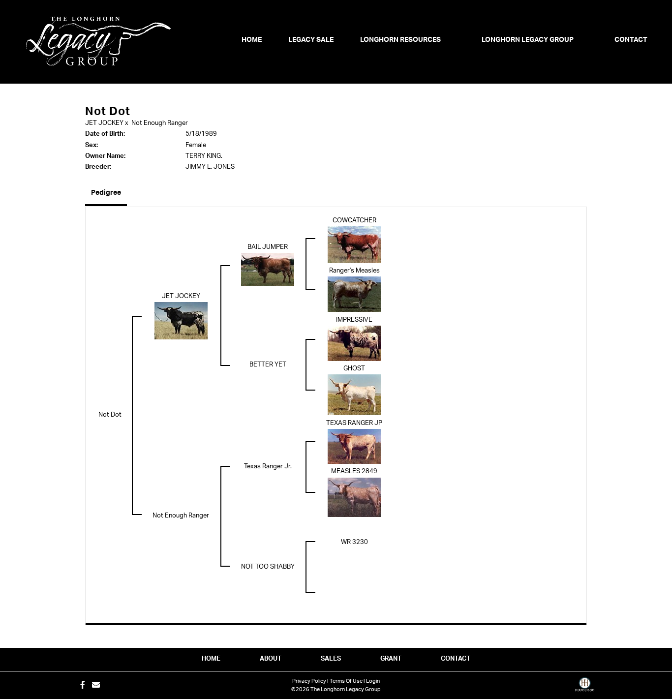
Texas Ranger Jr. (268, 466)
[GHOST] (354, 395)
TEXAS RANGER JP (354, 423)
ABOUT (270, 659)
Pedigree (106, 192)
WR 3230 (354, 542)
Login (373, 681)
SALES (331, 659)
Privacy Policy (309, 681)
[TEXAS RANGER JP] (354, 446)
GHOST (354, 368)
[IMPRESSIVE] (354, 343)
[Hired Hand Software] (584, 688)
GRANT (390, 659)
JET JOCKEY (104, 123)
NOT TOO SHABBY (268, 567)
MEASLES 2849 (354, 471)
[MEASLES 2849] (354, 497)
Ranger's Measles (354, 271)
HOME (211, 659)
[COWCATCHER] (354, 245)
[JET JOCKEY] (181, 321)
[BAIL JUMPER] (267, 269)
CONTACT (455, 659)
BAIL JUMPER (267, 247)
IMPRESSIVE (354, 320)
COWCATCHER (354, 220)
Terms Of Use (346, 681)
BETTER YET (267, 365)
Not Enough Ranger (159, 123)
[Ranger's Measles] (354, 294)
